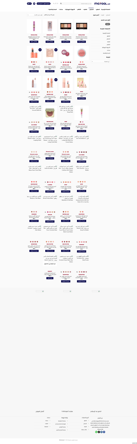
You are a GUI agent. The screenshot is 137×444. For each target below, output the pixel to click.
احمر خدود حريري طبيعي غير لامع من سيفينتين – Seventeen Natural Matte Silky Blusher (66, 277)
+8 (77, 152)
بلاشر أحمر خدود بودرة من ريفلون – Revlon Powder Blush (50, 217)
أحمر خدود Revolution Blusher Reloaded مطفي (81, 67)
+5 (77, 272)
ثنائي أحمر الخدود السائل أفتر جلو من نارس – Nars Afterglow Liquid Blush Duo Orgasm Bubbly (82, 94)
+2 (29, 92)
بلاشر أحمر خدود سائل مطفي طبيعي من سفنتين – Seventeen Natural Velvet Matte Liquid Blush (34, 97)
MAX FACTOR (81, 124)
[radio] (82, 62)
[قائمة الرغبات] (34, 3)
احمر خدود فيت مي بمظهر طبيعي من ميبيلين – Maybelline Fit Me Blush (65, 216)
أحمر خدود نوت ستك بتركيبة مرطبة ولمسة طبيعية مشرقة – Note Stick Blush (34, 67)
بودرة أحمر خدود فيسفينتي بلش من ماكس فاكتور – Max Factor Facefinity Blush (50, 246)
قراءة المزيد (49, 278)
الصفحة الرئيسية (105, 9)
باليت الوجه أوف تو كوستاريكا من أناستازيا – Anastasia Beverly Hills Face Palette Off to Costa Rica (82, 216)
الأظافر (79, 9)
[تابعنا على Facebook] (57, 3)
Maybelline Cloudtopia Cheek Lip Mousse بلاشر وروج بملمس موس (66, 67)
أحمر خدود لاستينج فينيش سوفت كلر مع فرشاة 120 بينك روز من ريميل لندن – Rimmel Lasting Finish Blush (50, 154)
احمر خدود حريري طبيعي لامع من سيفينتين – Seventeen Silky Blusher (34, 246)
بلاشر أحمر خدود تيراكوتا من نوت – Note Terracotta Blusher (81, 186)
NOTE (50, 64)
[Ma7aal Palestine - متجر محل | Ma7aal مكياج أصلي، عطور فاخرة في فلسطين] (102, 3)
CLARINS (50, 184)
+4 (61, 182)
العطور (98, 9)
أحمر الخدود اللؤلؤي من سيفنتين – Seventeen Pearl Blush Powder (82, 277)
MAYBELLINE (66, 65)
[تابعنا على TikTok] (99, 432)
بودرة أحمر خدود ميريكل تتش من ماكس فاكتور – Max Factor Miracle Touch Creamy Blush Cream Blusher (66, 246)
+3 (61, 92)
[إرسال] (61, 3)
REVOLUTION (81, 35)
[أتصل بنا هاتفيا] (54, 3)
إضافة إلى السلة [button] (81, 41)
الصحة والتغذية (53, 9)
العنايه (85, 9)
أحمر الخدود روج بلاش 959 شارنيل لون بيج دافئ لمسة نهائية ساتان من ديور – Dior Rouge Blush (65, 124)
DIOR (66, 121)
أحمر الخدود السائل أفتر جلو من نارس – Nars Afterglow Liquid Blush (66, 97)
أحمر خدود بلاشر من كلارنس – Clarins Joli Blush (50, 187)
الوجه (102, 15)
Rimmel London (66, 154)
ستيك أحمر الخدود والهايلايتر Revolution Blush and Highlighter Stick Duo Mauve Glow (34, 37)
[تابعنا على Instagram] (55, 3)
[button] (29, 3)
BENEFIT (50, 271)
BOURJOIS (34, 214)
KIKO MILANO (50, 121)
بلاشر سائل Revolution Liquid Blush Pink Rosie (50, 37)
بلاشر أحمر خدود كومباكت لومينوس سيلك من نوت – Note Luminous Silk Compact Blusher (65, 187)
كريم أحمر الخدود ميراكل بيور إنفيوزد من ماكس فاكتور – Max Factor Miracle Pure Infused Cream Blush (81, 126)
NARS (81, 91)
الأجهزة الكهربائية (70, 9)
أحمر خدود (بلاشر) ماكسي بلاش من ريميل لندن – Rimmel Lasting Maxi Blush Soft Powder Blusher (66, 156)
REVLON (50, 214)
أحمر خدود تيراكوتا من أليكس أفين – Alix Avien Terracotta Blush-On (34, 127)
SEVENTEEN (34, 95)
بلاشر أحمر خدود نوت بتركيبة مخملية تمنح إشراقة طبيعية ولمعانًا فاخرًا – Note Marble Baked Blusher (50, 67)
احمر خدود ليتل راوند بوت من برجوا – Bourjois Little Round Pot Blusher (81, 247)
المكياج (92, 9)
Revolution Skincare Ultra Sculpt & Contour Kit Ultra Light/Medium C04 (81, 37)
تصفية (107, 24)
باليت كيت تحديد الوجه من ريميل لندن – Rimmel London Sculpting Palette (34, 156)
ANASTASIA (81, 214)
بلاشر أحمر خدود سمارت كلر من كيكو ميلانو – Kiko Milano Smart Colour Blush (34, 186)
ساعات (61, 9)
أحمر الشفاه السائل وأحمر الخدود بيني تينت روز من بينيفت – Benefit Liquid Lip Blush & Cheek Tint (50, 273)
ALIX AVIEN (34, 124)
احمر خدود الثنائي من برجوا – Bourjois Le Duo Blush (34, 216)
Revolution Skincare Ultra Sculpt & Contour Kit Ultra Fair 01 (65, 37)
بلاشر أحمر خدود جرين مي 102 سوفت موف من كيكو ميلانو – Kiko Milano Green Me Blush (50, 124)
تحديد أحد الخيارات (81, 71)
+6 (61, 272)
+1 (61, 62)
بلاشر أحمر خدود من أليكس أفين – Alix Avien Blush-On (81, 157)
